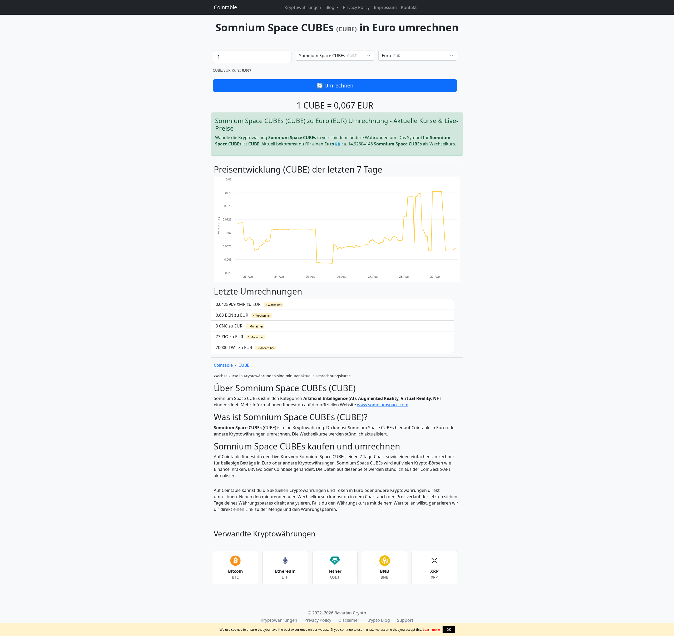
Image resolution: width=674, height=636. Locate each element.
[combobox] (335, 56)
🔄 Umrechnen (334, 85)
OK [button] (449, 629)
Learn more (431, 629)
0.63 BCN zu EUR (243, 315)
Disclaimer (348, 620)
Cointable (225, 7)
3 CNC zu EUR (239, 326)
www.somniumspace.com (382, 405)
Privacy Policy (356, 7)
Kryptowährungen (303, 7)
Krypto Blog (378, 620)
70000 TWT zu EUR (245, 347)
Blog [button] (330, 7)
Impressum (385, 7)
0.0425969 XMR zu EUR (248, 304)
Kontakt (409, 7)
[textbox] (332, 55)
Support (405, 620)
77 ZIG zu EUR (240, 337)
